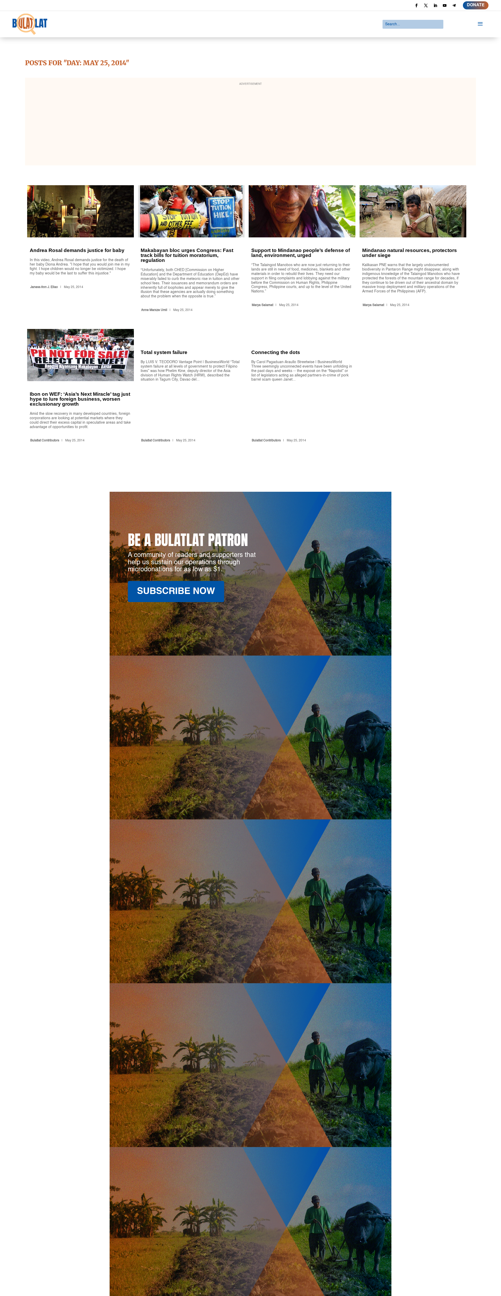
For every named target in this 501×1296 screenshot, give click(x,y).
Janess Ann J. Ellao (44, 287)
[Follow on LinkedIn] (435, 5)
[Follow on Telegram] (454, 5)
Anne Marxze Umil (154, 310)
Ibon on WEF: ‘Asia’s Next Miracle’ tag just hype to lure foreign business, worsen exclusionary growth (80, 386)
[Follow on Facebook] (416, 5)
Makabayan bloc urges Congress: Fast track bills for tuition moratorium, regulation (191, 249)
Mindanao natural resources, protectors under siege (413, 249)
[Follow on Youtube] (444, 5)
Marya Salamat (262, 305)
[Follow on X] (426, 5)
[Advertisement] (250, 124)
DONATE (476, 5)
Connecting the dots (302, 386)
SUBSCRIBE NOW (176, 591)
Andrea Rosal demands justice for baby (80, 249)
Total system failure (191, 386)
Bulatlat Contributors (44, 440)
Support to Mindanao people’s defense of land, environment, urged (302, 249)
